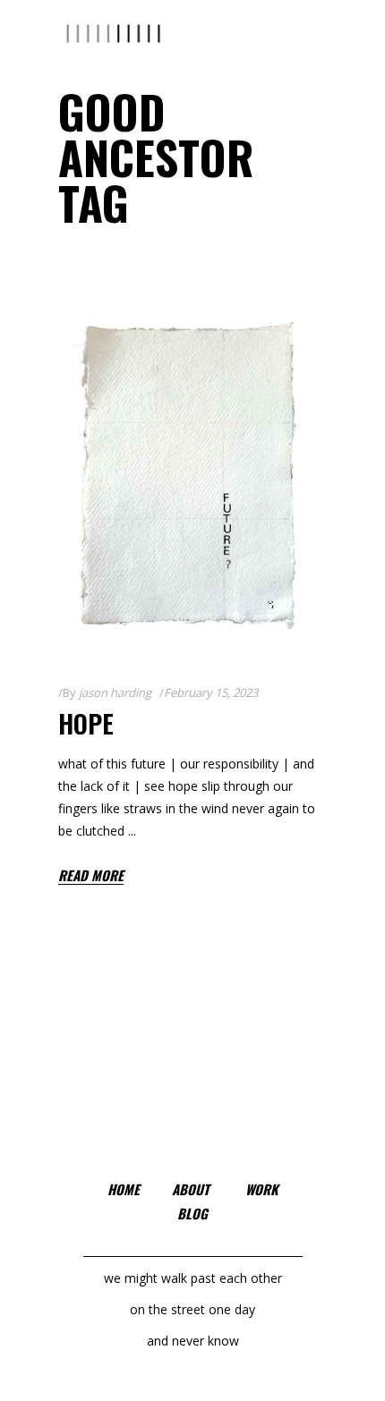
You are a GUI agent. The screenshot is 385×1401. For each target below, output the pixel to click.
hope (86, 723)
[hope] (192, 476)
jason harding (115, 692)
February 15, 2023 (211, 692)
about (191, 1189)
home (123, 1189)
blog (192, 1213)
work (261, 1189)
